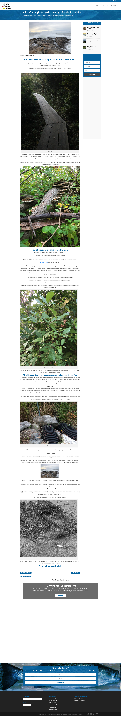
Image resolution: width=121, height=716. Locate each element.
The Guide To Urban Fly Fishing (92, 47)
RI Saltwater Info (52, 702)
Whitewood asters (44, 262)
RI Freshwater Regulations (54, 704)
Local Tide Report (52, 707)
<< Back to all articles (27, 16)
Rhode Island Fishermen (41, 15)
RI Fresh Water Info (53, 700)
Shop (108, 5)
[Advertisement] (92, 119)
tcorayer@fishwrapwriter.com (80, 700)
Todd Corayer (27, 15)
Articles (86, 5)
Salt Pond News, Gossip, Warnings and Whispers (92, 40)
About (112, 5)
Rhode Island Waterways (52, 15)
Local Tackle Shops (53, 709)
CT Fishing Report (53, 705)
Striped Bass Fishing (69, 15)
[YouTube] (117, 1)
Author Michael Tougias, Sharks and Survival (92, 34)
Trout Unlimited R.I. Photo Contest (93, 28)
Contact (117, 5)
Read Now (60, 595)
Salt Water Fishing (60, 15)
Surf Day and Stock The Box (60, 585)
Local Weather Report (53, 698)
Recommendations (101, 5)
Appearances (93, 5)
